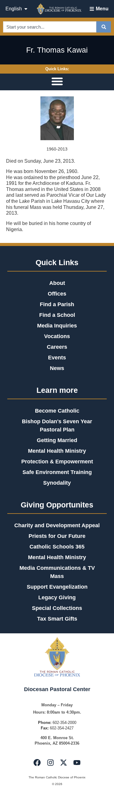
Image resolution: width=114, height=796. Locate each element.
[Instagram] (50, 762)
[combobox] (49, 27)
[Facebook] (37, 762)
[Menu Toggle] (57, 81)
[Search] (103, 27)
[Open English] (25, 8)
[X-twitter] (63, 762)
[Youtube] (76, 762)
